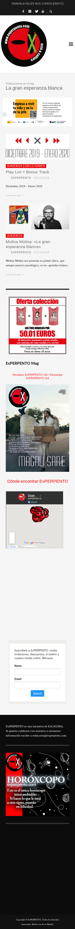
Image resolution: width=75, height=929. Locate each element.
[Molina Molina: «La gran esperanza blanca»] (31, 217)
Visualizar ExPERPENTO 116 (30, 374)
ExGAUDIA (55, 726)
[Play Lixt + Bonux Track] (31, 147)
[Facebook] (23, 11)
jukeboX (15, 166)
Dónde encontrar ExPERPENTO (37, 481)
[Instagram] (30, 11)
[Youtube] (43, 11)
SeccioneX (35, 166)
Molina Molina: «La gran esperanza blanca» (28, 244)
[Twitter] (36, 11)
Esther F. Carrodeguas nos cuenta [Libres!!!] (37, 3)
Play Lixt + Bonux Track (27, 172)
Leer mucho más (13, 195)
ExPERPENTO (21, 177)
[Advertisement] (37, 594)
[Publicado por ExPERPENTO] (7, 177)
